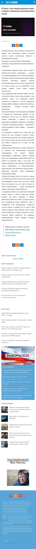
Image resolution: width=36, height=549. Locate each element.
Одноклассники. (10, 235)
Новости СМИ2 (18, 259)
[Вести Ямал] (13, 2)
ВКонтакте (16, 232)
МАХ (28, 230)
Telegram (8, 232)
